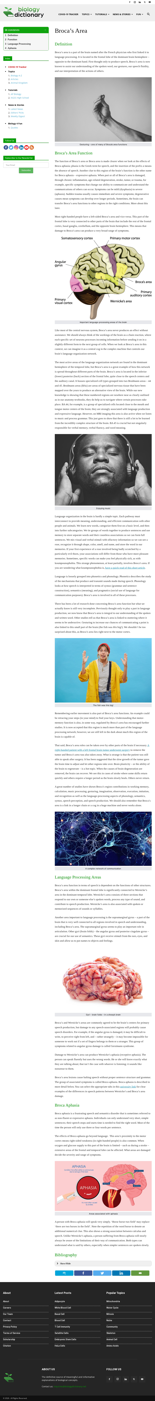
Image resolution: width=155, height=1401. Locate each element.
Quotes (14, 127)
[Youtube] (149, 2)
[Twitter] (144, 2)
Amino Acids (112, 1346)
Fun (138, 14)
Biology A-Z (16, 75)
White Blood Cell (63, 1308)
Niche (109, 1320)
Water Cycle (112, 1308)
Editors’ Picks (17, 112)
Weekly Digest (18, 116)
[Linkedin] (139, 2)
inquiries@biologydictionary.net (70, 1386)
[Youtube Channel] (26, 147)
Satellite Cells (62, 1333)
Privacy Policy (10, 1327)
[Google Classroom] (64, 1273)
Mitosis (110, 1314)
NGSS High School (20, 97)
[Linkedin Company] (21, 147)
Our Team (8, 1314)
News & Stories (121, 14)
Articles (14, 79)
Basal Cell (59, 1314)
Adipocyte (60, 1301)
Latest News (17, 109)
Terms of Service (11, 1333)
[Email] (140, 1273)
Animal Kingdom (19, 82)
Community (112, 1327)
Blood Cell (60, 1320)
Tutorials (101, 14)
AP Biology (16, 94)
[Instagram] (134, 2)
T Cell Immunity (62, 1327)
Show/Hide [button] (65, 1263)
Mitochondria (113, 1301)
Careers (7, 1308)
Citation (7, 1346)
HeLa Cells (60, 1346)
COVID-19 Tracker (68, 14)
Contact (7, 1320)
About (6, 1301)
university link (128, 1086)
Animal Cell (111, 1339)
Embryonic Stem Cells (65, 1339)
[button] (148, 14)
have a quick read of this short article (125, 567)
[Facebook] (129, 2)
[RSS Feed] (31, 147)
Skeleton (110, 1333)
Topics (85, 14)
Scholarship (9, 1339)
